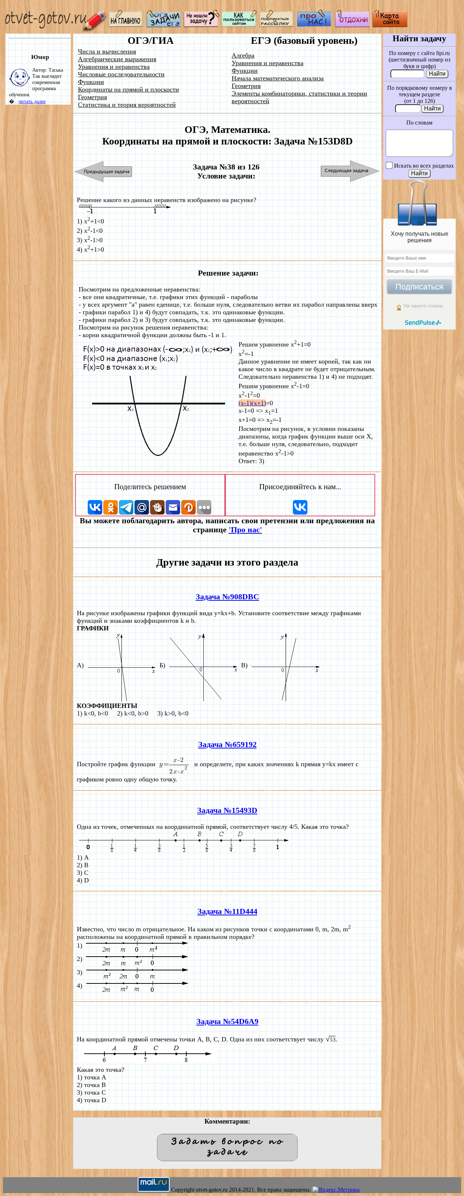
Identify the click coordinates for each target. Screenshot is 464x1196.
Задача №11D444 (227, 911)
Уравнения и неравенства (114, 66)
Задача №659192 (227, 744)
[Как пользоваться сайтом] (239, 25)
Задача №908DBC (227, 596)
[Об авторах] (315, 25)
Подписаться (419, 286)
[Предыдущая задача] (103, 171)
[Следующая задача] (350, 171)
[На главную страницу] (126, 25)
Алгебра (243, 55)
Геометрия (92, 97)
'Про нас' (245, 529)
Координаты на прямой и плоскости (128, 89)
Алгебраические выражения (117, 59)
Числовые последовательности (121, 74)
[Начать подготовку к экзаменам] (164, 25)
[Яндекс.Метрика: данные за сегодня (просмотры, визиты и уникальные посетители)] (336, 1190)
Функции (91, 81)
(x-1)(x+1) (252, 403)
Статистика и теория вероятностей (127, 104)
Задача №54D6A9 (227, 1021)
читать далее (32, 101)
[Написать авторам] (201, 25)
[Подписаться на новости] (277, 25)
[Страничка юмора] (352, 25)
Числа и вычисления (107, 51)
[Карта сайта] (390, 25)
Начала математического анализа (278, 78)
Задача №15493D (227, 810)
